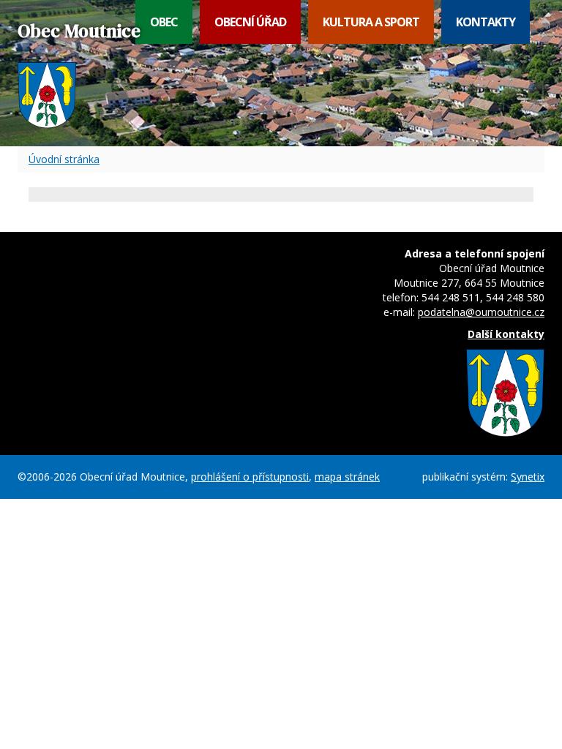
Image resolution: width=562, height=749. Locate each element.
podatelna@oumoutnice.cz (481, 312)
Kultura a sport (371, 22)
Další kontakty (506, 334)
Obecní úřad (250, 22)
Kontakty (485, 22)
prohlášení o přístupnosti (250, 476)
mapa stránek (347, 476)
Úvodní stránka (64, 159)
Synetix (527, 476)
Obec (164, 22)
